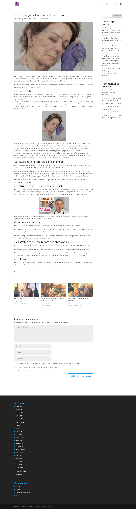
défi (64, 78)
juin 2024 (19, 428)
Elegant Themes (27, 506)
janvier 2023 (19, 468)
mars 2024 (19, 437)
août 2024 (19, 425)
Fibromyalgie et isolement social (24, 298)
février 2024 (19, 440)
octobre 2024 (20, 419)
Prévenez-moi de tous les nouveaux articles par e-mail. (34, 371)
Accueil (101, 4)
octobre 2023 (20, 446)
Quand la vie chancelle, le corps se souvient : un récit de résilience (112, 40)
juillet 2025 (19, 416)
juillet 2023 (19, 453)
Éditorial (18, 490)
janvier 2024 (19, 443)
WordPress (47, 506)
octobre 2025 (20, 413)
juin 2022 (19, 474)
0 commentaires (44, 19)
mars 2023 (19, 465)
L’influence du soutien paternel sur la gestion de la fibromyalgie (53, 299)
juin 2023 (19, 456)
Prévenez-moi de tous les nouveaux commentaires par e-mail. (37, 367)
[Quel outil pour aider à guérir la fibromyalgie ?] (80, 290)
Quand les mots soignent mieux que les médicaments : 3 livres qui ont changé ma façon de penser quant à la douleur (111, 60)
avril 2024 (19, 434)
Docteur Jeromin (22, 19)
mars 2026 (19, 410)
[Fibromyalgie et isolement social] (26, 290)
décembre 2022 (21, 471)
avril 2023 (19, 462)
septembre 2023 (21, 449)
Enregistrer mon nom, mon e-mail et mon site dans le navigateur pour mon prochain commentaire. (49, 363)
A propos (109, 4)
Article (18, 487)
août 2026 (19, 407)
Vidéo (17, 496)
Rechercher (117, 16)
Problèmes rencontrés (23, 493)
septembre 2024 (21, 422)
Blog (116, 4)
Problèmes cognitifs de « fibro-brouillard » (109, 92)
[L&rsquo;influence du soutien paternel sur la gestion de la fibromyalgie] (53, 290)
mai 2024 (19, 431)
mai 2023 (19, 459)
